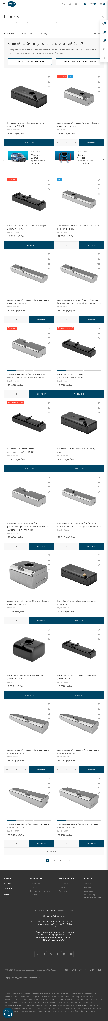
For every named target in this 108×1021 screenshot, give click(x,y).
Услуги (8, 889)
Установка (88, 891)
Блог (6, 894)
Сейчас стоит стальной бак (30, 61)
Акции (7, 884)
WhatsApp (64, 954)
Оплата (87, 884)
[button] (8, 1013)
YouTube (50, 954)
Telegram (44, 954)
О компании (35, 884)
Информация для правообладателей (22, 978)
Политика (63, 887)
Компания (36, 878)
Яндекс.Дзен (71, 954)
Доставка (88, 887)
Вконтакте (37, 954)
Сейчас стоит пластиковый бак (78, 61)
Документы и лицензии (40, 891)
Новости (34, 895)
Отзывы (33, 887)
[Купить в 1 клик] (99, 86)
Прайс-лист (64, 891)
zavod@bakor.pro (56, 916)
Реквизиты (63, 884)
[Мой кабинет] (76, 4)
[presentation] (3, 160)
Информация (66, 878)
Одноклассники (57, 954)
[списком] (99, 33)
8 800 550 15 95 (47, 911)
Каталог (9, 878)
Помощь (89, 878)
